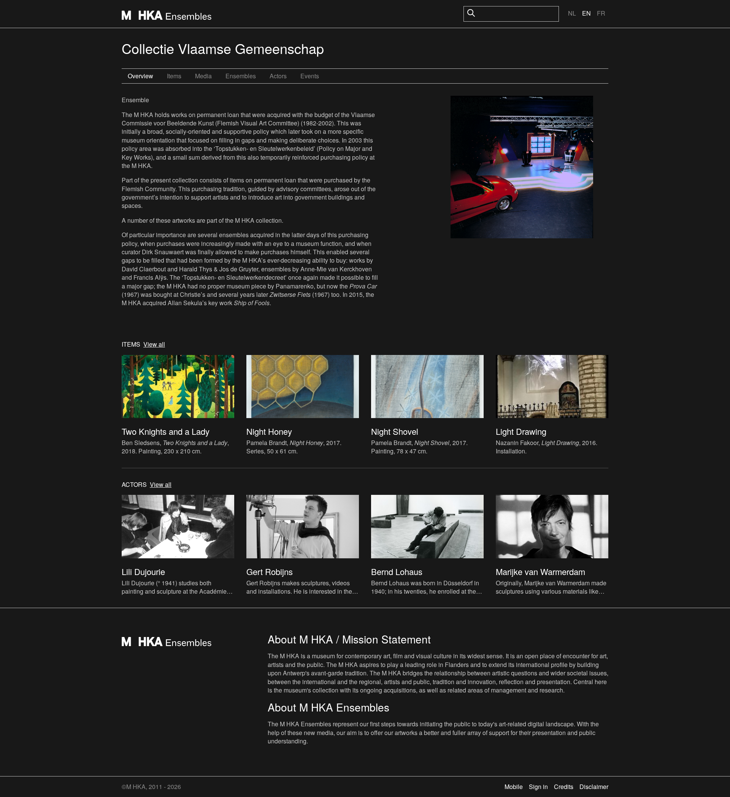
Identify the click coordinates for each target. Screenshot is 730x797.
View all (154, 344)
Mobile (514, 786)
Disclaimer (593, 786)
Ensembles (240, 75)
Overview (140, 75)
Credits (563, 786)
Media (203, 75)
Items (174, 75)
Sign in (538, 786)
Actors (278, 75)
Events (309, 75)
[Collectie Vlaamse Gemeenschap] (522, 168)
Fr (601, 13)
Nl (572, 13)
